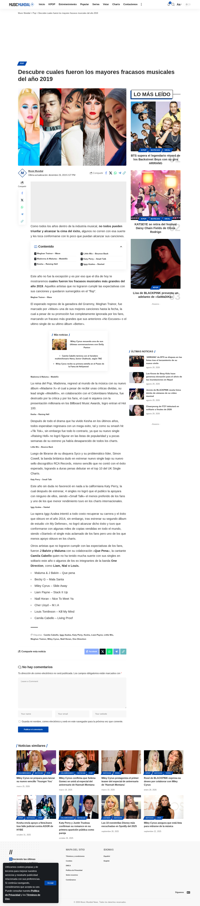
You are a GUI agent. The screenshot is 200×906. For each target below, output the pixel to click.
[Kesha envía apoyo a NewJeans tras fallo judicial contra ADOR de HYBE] (36, 807)
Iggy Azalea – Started (93, 264)
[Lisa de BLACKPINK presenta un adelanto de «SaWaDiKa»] (156, 264)
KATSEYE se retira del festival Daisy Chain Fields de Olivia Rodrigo (156, 228)
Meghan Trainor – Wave (48, 253)
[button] (50, 883)
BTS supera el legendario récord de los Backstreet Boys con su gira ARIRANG (155, 159)
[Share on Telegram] (120, 173)
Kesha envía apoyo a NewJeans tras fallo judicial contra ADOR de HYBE (35, 826)
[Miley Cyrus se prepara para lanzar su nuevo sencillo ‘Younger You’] (36, 762)
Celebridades (24, 773)
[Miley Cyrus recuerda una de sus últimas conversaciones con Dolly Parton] (59, 344)
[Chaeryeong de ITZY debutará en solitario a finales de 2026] (136, 410)
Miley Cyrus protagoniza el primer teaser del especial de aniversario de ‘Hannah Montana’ (120, 781)
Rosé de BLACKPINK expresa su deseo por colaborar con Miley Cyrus (162, 781)
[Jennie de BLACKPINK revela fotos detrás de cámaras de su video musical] (136, 393)
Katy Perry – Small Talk (94, 259)
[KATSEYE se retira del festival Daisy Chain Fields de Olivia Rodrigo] (156, 195)
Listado (106, 818)
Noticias (155, 150)
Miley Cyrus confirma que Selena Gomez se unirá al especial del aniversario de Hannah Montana (77, 781)
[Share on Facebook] (106, 173)
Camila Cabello (51, 635)
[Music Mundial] (21, 4)
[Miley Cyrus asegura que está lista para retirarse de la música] (163, 807)
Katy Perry (77, 635)
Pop (22, 63)
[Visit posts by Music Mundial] (22, 173)
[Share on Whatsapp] (115, 173)
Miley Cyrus (53, 639)
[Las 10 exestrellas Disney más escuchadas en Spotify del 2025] (121, 807)
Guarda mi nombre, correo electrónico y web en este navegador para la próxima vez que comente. (72, 721)
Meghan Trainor (38, 639)
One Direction (79, 639)
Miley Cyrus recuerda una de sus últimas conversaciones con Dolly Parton (87, 344)
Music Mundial (35, 171)
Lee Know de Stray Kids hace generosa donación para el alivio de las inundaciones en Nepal (164, 376)
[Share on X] (111, 173)
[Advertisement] (100, 36)
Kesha (87, 635)
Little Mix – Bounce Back (95, 253)
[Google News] (188, 892)
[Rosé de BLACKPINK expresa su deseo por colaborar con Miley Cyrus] (163, 762)
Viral (167, 150)
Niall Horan (65, 639)
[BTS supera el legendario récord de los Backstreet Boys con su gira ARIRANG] (156, 126)
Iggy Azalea (65, 635)
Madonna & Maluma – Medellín (52, 259)
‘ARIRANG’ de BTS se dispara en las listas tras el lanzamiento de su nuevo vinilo (164, 360)
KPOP (143, 150)
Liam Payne (97, 635)
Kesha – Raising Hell (47, 264)
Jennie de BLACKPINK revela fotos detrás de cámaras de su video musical (163, 393)
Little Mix (108, 635)
